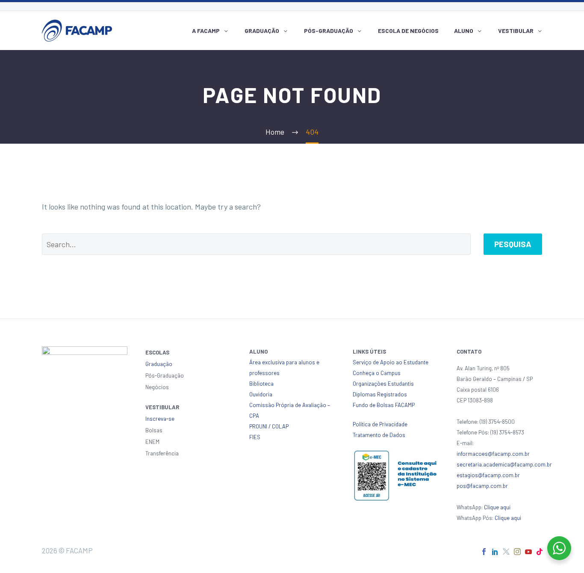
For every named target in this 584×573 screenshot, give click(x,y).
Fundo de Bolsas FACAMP (384, 405)
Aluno (463, 30)
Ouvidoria (260, 394)
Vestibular (516, 30)
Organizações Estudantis (383, 383)
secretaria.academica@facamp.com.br (504, 464)
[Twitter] (506, 551)
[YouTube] (528, 551)
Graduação (262, 30)
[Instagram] (517, 551)
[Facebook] (484, 551)
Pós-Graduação (328, 30)
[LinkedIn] (495, 551)
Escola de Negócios (408, 30)
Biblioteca (261, 383)
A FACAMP (206, 30)
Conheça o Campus (377, 372)
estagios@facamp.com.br (488, 475)
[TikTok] (539, 551)
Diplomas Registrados (380, 394)
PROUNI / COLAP (269, 426)
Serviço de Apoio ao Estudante (390, 362)
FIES (254, 437)
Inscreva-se (159, 418)
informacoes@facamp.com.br (493, 453)
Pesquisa (512, 244)
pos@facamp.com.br (482, 485)
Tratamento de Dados (379, 434)
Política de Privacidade (380, 424)
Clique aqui (497, 507)
